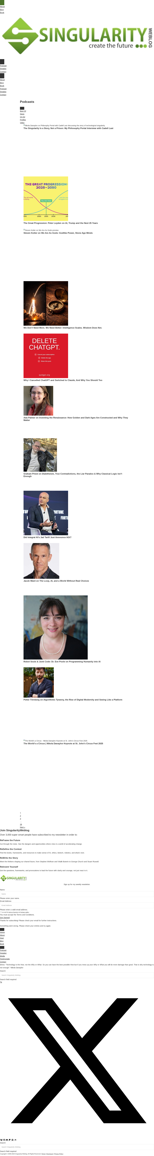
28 (21, 824)
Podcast (3, 65)
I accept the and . (15, 912)
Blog (2, 9)
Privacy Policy (58, 1154)
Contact (3, 71)
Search (3, 971)
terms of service (13, 912)
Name (2, 890)
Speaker (3, 68)
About (2, 6)
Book (2, 12)
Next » (22, 827)
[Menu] (2, 2)
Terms (43, 1154)
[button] (5, 918)
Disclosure (49, 1154)
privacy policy (25, 912)
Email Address (5, 901)
